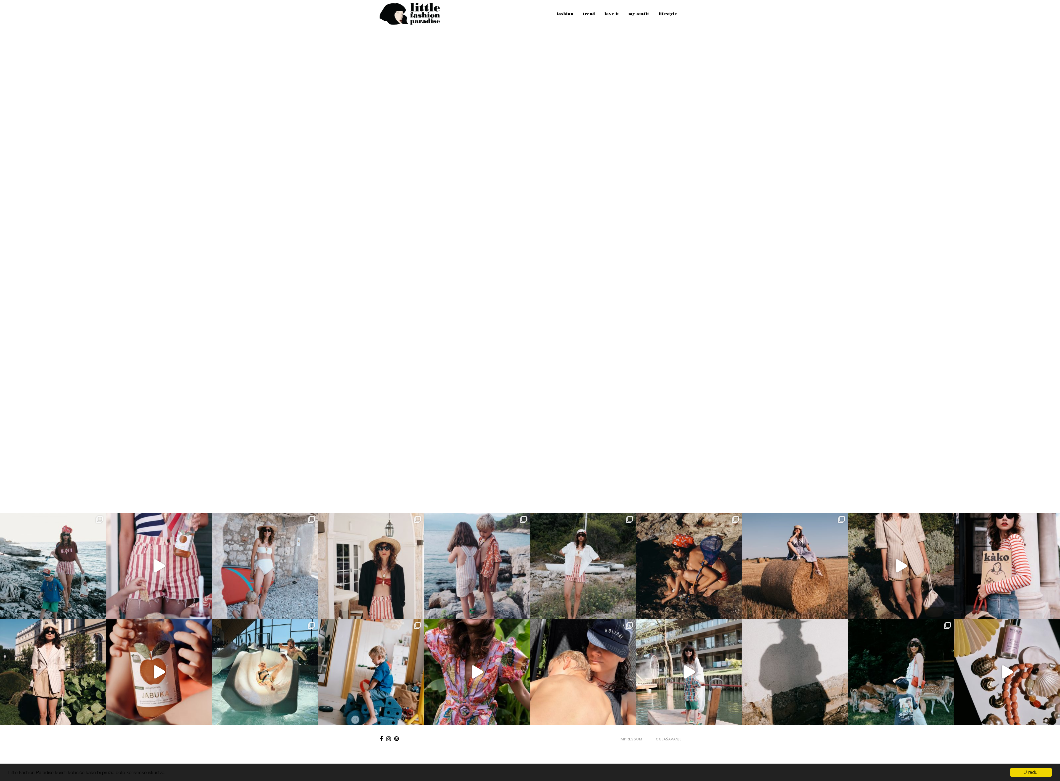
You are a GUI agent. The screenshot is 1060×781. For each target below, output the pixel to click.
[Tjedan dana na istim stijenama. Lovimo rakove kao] (689, 566)
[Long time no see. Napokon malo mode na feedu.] (53, 672)
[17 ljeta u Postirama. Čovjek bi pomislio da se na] (265, 566)
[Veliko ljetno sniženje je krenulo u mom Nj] (477, 672)
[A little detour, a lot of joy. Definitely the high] (901, 672)
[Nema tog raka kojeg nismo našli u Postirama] (53, 566)
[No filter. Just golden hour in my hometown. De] (901, 566)
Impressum (631, 739)
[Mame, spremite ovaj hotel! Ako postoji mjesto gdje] (689, 672)
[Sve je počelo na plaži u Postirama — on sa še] (477, 566)
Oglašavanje (669, 739)
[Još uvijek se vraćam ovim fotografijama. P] (265, 672)
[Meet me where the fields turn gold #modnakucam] (795, 566)
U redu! (1031, 772)
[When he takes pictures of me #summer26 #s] (583, 566)
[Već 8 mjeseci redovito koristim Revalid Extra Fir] (1007, 672)
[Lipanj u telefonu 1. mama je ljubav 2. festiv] (583, 672)
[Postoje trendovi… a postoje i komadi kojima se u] (1007, 566)
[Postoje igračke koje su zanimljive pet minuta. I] (371, 672)
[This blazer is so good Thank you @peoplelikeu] (371, 566)
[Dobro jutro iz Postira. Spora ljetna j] (159, 566)
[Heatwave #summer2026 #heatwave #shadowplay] (795, 672)
